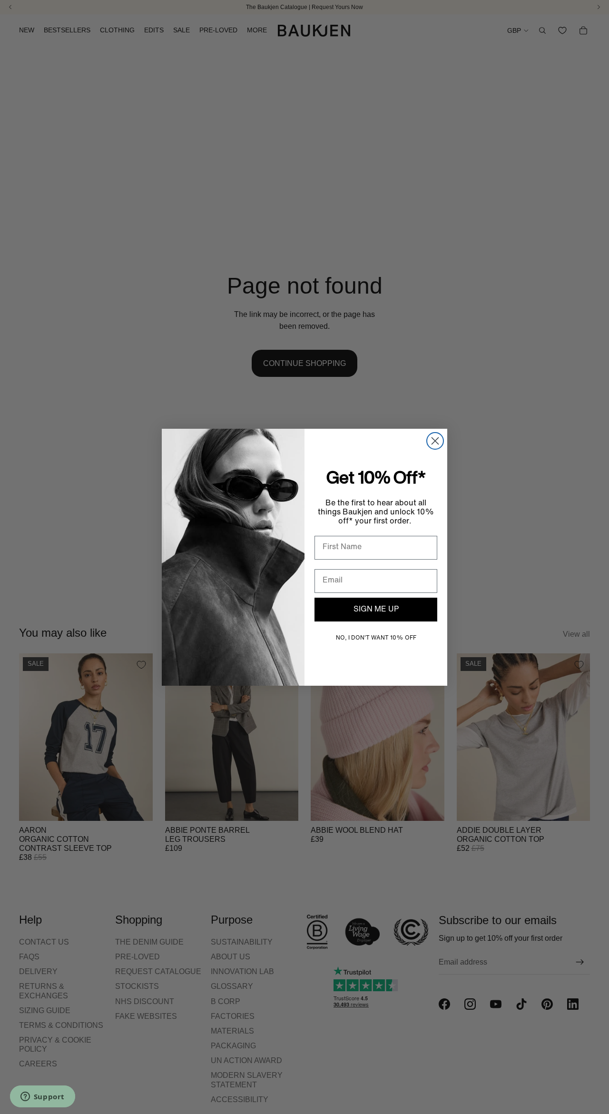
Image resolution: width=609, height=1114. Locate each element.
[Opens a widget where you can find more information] (42, 1097)
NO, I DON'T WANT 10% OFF (376, 638)
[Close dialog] (435, 441)
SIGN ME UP (376, 609)
